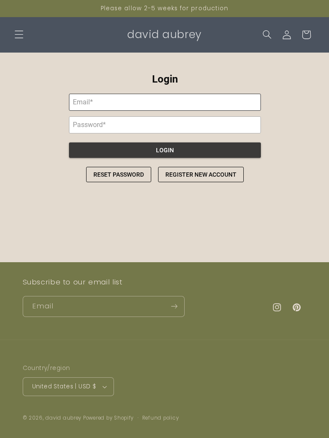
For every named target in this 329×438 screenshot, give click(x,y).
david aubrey (63, 417)
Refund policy (160, 417)
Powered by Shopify (108, 417)
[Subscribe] (174, 306)
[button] (19, 34)
